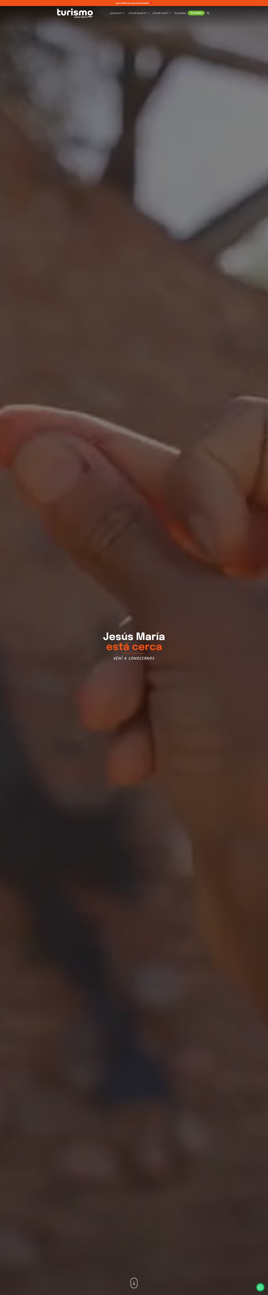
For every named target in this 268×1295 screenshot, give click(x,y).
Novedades (180, 13)
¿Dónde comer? (160, 13)
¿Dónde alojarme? (137, 13)
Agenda (198, 13)
